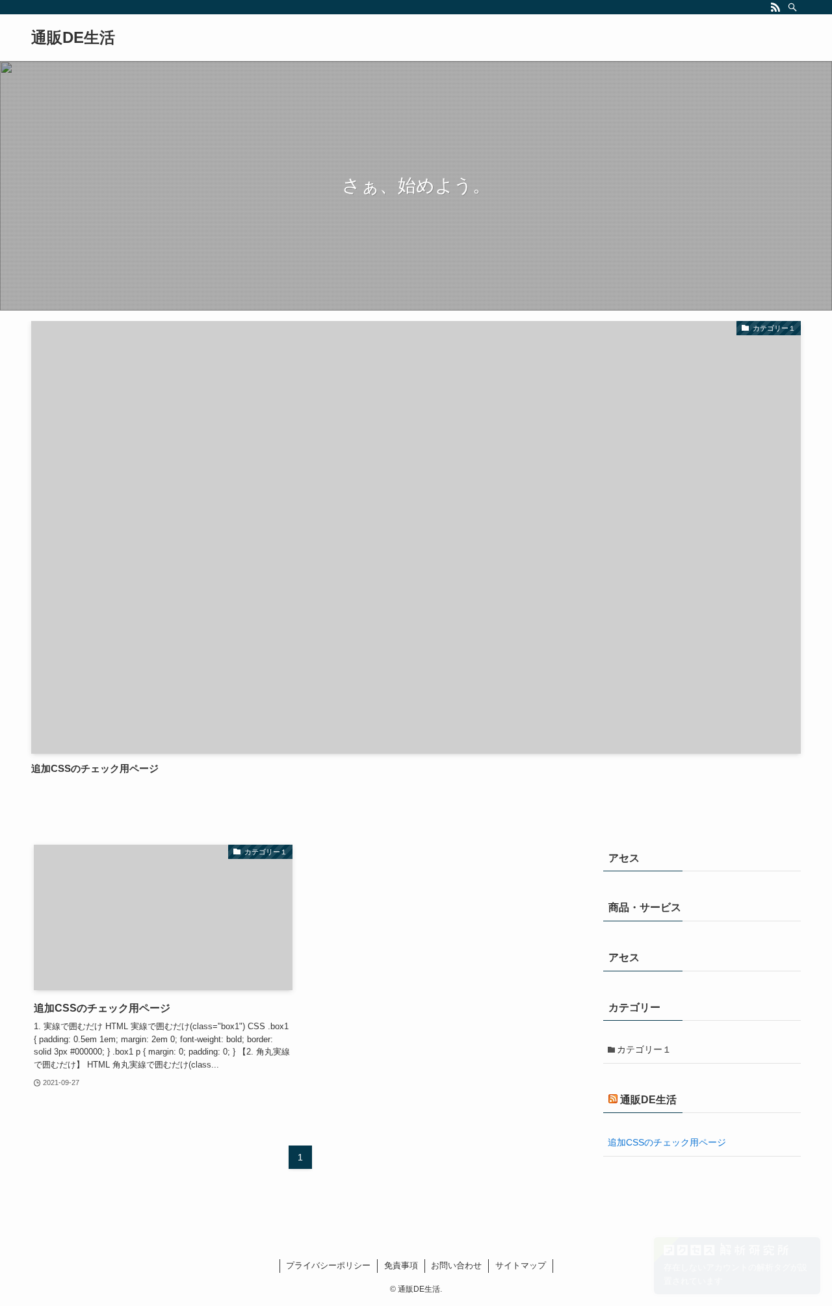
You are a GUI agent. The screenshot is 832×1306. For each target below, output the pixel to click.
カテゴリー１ (644, 1049)
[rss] (775, 7)
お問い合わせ (456, 1265)
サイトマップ (520, 1265)
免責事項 (401, 1265)
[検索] (792, 7)
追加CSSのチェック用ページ (667, 1142)
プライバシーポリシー (328, 1265)
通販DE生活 (73, 37)
